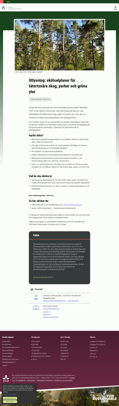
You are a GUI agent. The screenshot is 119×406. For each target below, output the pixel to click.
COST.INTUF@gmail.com (72, 205)
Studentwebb (6, 341)
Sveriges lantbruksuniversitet (14, 8)
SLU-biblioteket (6, 344)
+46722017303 (73, 301)
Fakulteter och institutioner (10, 359)
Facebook (93, 351)
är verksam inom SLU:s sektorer (40, 356)
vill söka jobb (35, 350)
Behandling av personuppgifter (63, 380)
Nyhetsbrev (46, 314)
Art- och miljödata (7, 353)
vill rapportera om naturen (39, 353)
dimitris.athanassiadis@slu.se (54, 301)
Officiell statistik (7, 356)
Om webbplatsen (21, 380)
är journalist (35, 344)
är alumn (34, 359)
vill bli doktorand (36, 347)
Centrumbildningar (7, 350)
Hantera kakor (31, 380)
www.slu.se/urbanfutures (50, 317)
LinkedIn (45, 312)
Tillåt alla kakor (10, 401)
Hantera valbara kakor (9, 394)
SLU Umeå (64, 347)
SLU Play (92, 357)
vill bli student (35, 341)
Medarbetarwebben (8, 362)
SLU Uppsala (64, 350)
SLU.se (8, 1)
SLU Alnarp (64, 344)
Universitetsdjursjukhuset (10, 347)
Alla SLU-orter (65, 341)
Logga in (4, 365)
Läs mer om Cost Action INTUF (42, 277)
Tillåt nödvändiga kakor (10, 398)
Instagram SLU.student (97, 344)
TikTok (92, 354)
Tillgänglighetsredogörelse (45, 380)
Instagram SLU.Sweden (97, 341)
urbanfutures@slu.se (51, 309)
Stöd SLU (63, 359)
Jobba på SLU (65, 353)
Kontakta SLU (65, 356)
